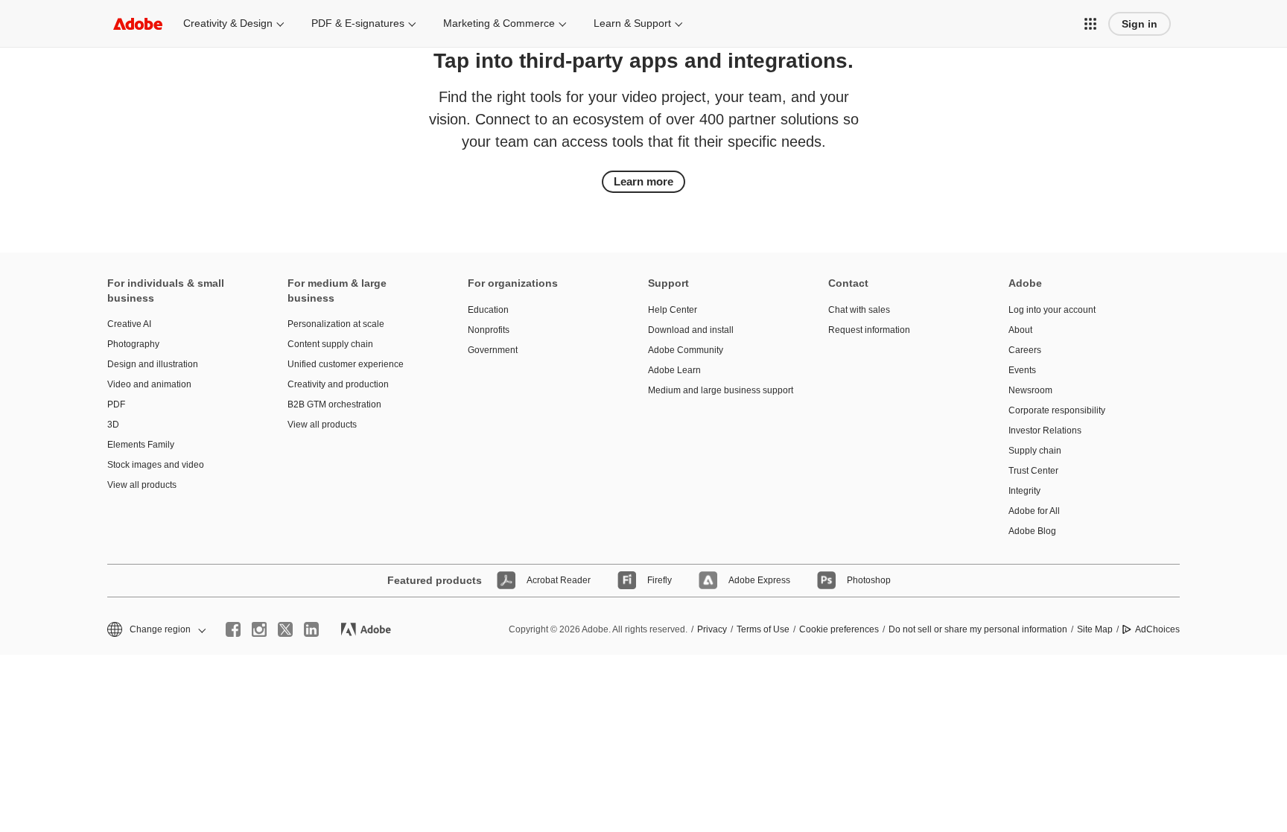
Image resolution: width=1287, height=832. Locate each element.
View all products (142, 485)
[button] (1090, 24)
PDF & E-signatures (357, 23)
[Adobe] (137, 23)
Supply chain (1034, 450)
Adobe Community (685, 350)
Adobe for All (1034, 511)
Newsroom (1030, 390)
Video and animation (149, 384)
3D (113, 424)
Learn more (643, 181)
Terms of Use (763, 629)
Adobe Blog (1032, 531)
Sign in (1139, 24)
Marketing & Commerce (499, 23)
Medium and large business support (716, 390)
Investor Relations (1044, 430)
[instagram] (259, 629)
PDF (116, 404)
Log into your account (1052, 310)
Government (493, 350)
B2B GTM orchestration (334, 404)
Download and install (691, 330)
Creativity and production (338, 384)
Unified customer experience (345, 364)
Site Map (1095, 629)
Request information (869, 330)
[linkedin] (311, 629)
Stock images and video (155, 465)
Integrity (1024, 491)
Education (488, 310)
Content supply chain (330, 344)
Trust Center (1033, 471)
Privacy (712, 629)
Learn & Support (632, 23)
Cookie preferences (839, 629)
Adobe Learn (674, 370)
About (1020, 330)
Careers (1024, 350)
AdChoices (1157, 629)
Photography (133, 344)
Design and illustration (152, 364)
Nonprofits (488, 330)
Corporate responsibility (1056, 410)
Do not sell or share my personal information (978, 629)
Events (1022, 370)
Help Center (672, 310)
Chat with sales (859, 310)
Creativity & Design (228, 23)
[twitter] (285, 629)
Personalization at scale (335, 324)
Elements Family (140, 444)
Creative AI (129, 324)
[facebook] (233, 629)
